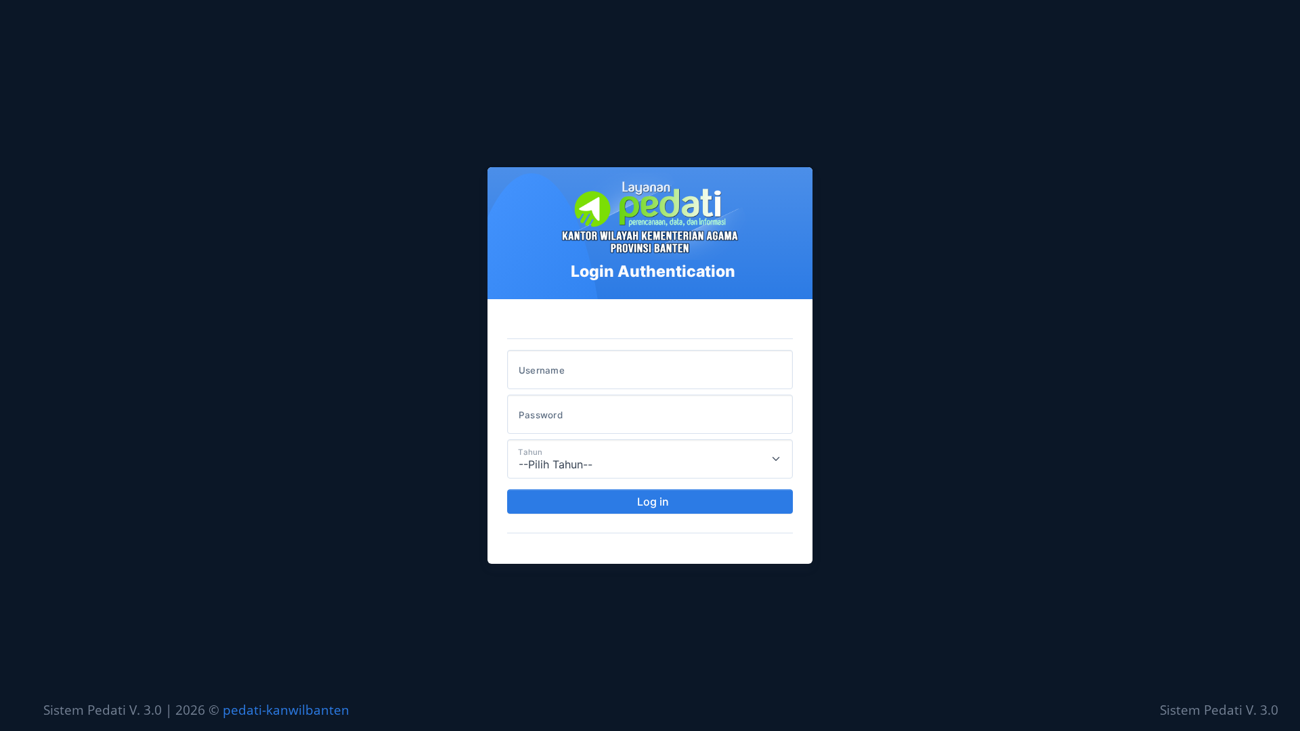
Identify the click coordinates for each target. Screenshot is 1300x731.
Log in (653, 501)
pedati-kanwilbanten (286, 710)
